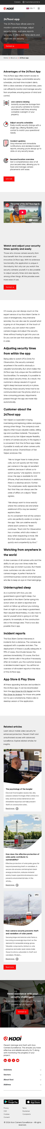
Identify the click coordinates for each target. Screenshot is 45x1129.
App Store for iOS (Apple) (22, 691)
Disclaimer (26, 1111)
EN (31, 8)
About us (14, 58)
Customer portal (31, 2)
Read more (10, 967)
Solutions (8, 1070)
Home (6, 58)
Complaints (26, 1114)
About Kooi (8, 1080)
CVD (5, 1111)
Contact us (10, 46)
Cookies (6, 1114)
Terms (24, 1108)
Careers (17, 2)
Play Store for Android (13, 695)
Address (7, 1085)
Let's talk (9, 179)
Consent (7, 1117)
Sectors (7, 1075)
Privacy (6, 1108)
